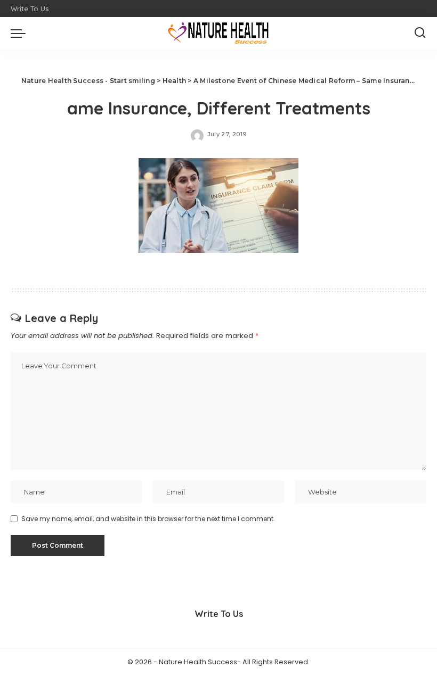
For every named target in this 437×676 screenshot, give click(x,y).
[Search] (420, 33)
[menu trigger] (21, 33)
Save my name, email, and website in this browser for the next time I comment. (148, 518)
